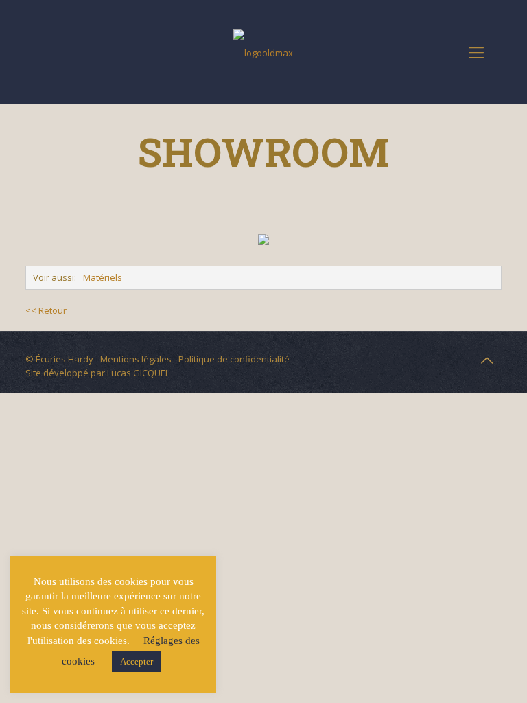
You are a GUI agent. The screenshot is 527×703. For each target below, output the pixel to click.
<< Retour (46, 310)
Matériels (102, 277)
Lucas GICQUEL (138, 373)
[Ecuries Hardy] (263, 51)
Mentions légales (136, 359)
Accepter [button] (136, 661)
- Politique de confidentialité (231, 359)
